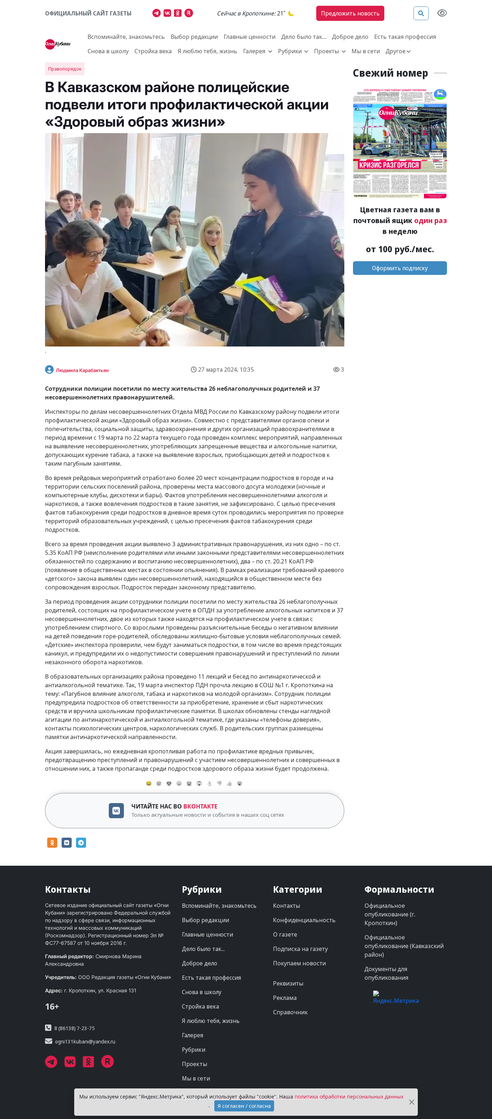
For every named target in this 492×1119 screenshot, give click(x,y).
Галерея (192, 1035)
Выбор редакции (194, 37)
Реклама (285, 998)
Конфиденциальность (304, 920)
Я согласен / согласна (244, 1105)
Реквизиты (288, 983)
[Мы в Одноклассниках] (179, 14)
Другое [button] (396, 51)
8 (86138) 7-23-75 (74, 1028)
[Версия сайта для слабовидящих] (442, 13)
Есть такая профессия (405, 37)
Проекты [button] (327, 51)
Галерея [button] (255, 51)
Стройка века (153, 51)
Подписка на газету (300, 949)
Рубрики (193, 1050)
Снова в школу (108, 51)
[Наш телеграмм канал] (158, 14)
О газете (285, 934)
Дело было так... (303, 37)
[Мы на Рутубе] (190, 14)
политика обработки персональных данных (349, 1096)
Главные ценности (250, 37)
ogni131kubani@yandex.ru (85, 1041)
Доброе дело (350, 37)
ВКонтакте (200, 806)
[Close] (411, 1102)
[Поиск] (421, 13)
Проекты (194, 1064)
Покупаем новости (299, 963)
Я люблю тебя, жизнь (207, 51)
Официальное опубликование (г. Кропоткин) (389, 914)
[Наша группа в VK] (169, 14)
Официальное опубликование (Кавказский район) (404, 946)
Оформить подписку (400, 268)
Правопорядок (64, 68)
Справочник (290, 1012)
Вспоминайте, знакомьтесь (126, 37)
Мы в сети (366, 51)
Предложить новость (350, 13)
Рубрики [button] (290, 51)
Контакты (286, 906)
